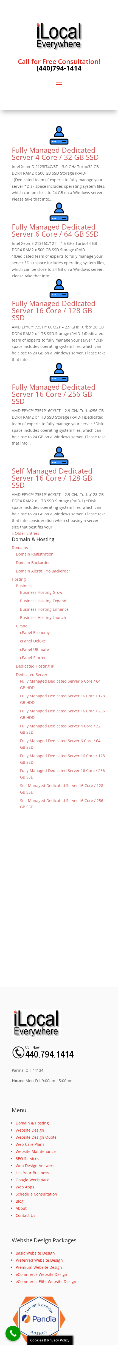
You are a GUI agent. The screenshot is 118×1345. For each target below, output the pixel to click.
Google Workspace (32, 1179)
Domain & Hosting (32, 1123)
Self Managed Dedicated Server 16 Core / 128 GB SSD (52, 478)
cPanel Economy (35, 632)
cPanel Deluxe (33, 641)
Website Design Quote (36, 1137)
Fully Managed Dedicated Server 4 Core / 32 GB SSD (55, 153)
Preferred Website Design (39, 1260)
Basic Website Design (35, 1253)
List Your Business (32, 1172)
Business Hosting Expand (43, 600)
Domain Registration (35, 554)
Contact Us (25, 1215)
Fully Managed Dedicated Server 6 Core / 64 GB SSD (55, 230)
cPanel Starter (33, 657)
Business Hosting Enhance (44, 609)
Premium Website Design (39, 1267)
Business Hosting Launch (43, 617)
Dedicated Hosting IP (35, 666)
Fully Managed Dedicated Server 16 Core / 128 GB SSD (53, 310)
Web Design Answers (35, 1165)
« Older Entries (25, 533)
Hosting (19, 579)
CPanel (22, 626)
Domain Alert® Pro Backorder (43, 571)
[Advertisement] (59, 906)
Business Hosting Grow (41, 592)
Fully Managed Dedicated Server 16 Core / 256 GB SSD (53, 394)
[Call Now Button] (13, 1333)
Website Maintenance (36, 1151)
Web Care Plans (30, 1144)
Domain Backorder (33, 562)
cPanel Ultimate (34, 649)
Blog (20, 1201)
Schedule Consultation (36, 1194)
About (21, 1208)
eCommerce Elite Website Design (46, 1281)
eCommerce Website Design (41, 1274)
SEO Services (27, 1158)
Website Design (30, 1130)
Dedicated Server (31, 674)
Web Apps (25, 1187)
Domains (20, 547)
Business (24, 585)
